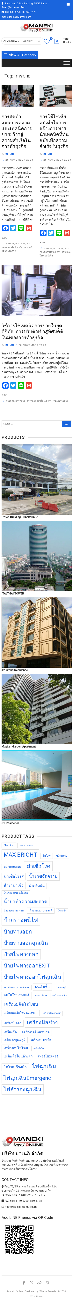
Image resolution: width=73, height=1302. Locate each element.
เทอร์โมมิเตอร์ (48, 1056)
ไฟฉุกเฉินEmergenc (27, 1078)
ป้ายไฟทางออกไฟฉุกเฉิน (32, 977)
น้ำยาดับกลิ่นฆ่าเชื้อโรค (16, 893)
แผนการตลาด (9, 251)
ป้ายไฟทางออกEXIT (27, 965)
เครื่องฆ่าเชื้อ (59, 995)
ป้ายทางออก (18, 931)
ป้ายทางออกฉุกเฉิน (26, 943)
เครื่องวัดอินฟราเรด (36, 1032)
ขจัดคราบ (61, 855)
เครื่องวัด (10, 1032)
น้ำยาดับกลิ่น (37, 885)
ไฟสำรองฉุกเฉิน (22, 1089)
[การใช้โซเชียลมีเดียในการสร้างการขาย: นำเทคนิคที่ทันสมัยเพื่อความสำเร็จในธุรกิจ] (56, 96)
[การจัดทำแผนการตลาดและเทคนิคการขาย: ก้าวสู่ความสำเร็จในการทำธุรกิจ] (18, 96)
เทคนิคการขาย (60, 401)
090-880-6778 (12, 12)
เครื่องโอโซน (39, 1048)
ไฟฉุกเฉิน (44, 1066)
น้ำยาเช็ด (62, 911)
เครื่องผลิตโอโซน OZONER (20, 1013)
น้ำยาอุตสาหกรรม (14, 910)
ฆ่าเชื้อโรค (38, 866)
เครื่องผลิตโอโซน (21, 1004)
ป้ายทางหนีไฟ (21, 920)
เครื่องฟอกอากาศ (52, 1013)
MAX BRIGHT (20, 854)
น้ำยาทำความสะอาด (25, 901)
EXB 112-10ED (26, 845)
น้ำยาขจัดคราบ (43, 876)
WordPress (36, 1296)
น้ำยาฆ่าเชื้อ (13, 885)
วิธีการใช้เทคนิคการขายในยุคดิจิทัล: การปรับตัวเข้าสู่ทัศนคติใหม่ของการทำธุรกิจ (32, 331)
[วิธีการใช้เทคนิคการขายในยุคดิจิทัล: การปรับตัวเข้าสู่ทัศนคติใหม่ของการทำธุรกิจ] (37, 290)
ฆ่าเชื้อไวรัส (14, 876)
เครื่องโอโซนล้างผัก (18, 1056)
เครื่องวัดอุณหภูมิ (15, 1040)
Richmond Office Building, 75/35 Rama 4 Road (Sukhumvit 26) (25, 5)
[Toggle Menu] (66, 63)
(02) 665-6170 (13, 1200)
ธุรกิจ (20, 247)
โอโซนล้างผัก (15, 1067)
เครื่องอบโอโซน (16, 1048)
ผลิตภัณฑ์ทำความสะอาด (16, 987)
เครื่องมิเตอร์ (12, 1023)
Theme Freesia (48, 1291)
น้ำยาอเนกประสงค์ (40, 910)
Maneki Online (15, 1291)
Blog (4, 238)
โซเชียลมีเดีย (46, 255)
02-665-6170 (29, 12)
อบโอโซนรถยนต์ (17, 995)
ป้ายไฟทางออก (21, 954)
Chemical (9, 845)
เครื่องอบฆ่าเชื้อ (41, 1040)
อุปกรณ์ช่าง (41, 995)
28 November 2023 (19, 159)
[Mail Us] (3, 1206)
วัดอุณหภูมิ (60, 987)
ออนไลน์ (28, 247)
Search (39, 40)
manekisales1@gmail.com (16, 16)
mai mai (9, 154)
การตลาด (20, 243)
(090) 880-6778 (32, 1200)
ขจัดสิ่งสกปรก (12, 867)
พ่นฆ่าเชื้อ (42, 987)
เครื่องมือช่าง (42, 1022)
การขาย (10, 243)
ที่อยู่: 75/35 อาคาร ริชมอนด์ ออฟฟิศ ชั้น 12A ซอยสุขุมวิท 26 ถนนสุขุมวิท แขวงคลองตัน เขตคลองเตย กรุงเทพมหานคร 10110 (29, 1190)
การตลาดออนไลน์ (35, 401)
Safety (46, 855)
